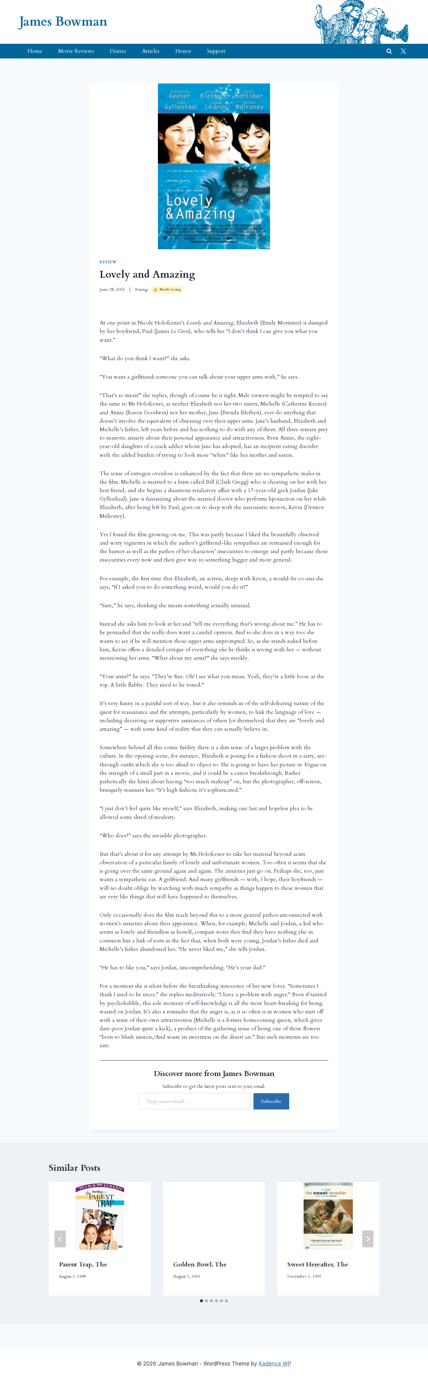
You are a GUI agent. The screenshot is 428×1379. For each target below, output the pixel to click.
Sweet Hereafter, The (317, 1264)
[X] (403, 51)
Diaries (118, 51)
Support (216, 51)
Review (108, 262)
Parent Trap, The (83, 1264)
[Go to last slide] (60, 1238)
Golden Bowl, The (200, 1264)
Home (35, 51)
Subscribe (271, 1101)
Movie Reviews (76, 51)
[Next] (367, 1238)
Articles (150, 51)
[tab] (201, 1300)
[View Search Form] (389, 51)
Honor (183, 51)
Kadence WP (275, 1364)
